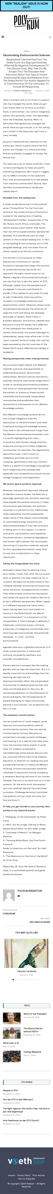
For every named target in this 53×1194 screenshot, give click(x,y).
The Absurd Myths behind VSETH (33, 1030)
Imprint (11, 1175)
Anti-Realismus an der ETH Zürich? (21, 1121)
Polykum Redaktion (23, 91)
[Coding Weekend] (12, 1056)
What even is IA (11, 1043)
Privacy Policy (23, 1175)
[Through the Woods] (26, 953)
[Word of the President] (12, 1018)
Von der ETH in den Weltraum (18, 1100)
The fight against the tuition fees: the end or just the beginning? (26, 1110)
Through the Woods (26, 972)
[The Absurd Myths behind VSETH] (12, 1033)
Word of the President (35, 1014)
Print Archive (38, 1175)
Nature (26, 51)
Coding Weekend (32, 1052)
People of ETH (10, 1091)
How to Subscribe (26, 1179)
